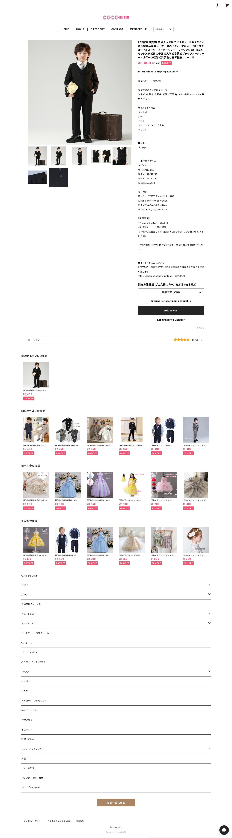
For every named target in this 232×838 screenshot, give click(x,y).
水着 (23, 758)
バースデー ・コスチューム (35, 633)
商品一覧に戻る (116, 802)
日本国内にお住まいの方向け (171, 320)
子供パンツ (27, 729)
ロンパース (26, 681)
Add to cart (171, 310)
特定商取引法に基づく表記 (59, 821)
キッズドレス (27, 623)
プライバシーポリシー (33, 821)
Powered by (112, 832)
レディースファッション (32, 749)
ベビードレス (27, 613)
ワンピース (26, 642)
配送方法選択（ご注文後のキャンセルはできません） (167, 284)
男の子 (24, 584)
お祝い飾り (26, 720)
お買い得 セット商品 (32, 777)
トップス (25, 671)
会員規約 (80, 821)
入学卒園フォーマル (31, 604)
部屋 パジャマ (28, 739)
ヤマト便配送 (28, 768)
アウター (25, 691)
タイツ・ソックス (29, 710)
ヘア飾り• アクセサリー (34, 700)
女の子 (24, 594)
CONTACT (117, 29)
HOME (65, 29)
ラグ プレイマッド (30, 787)
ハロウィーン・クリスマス (33, 662)
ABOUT (79, 29)
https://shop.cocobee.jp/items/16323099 (161, 276)
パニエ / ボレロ (30, 652)
